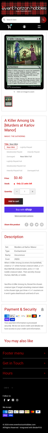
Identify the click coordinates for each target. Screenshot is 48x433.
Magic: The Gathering (14, 136)
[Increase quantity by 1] (32, 191)
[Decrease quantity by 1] (17, 191)
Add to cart (13, 201)
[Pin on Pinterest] (31, 224)
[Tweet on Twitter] (37, 224)
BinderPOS (37, 427)
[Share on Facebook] (26, 224)
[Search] (43, 20)
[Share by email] (42, 224)
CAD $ (6, 388)
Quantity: (8, 191)
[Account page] (24, 27)
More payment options (24, 216)
